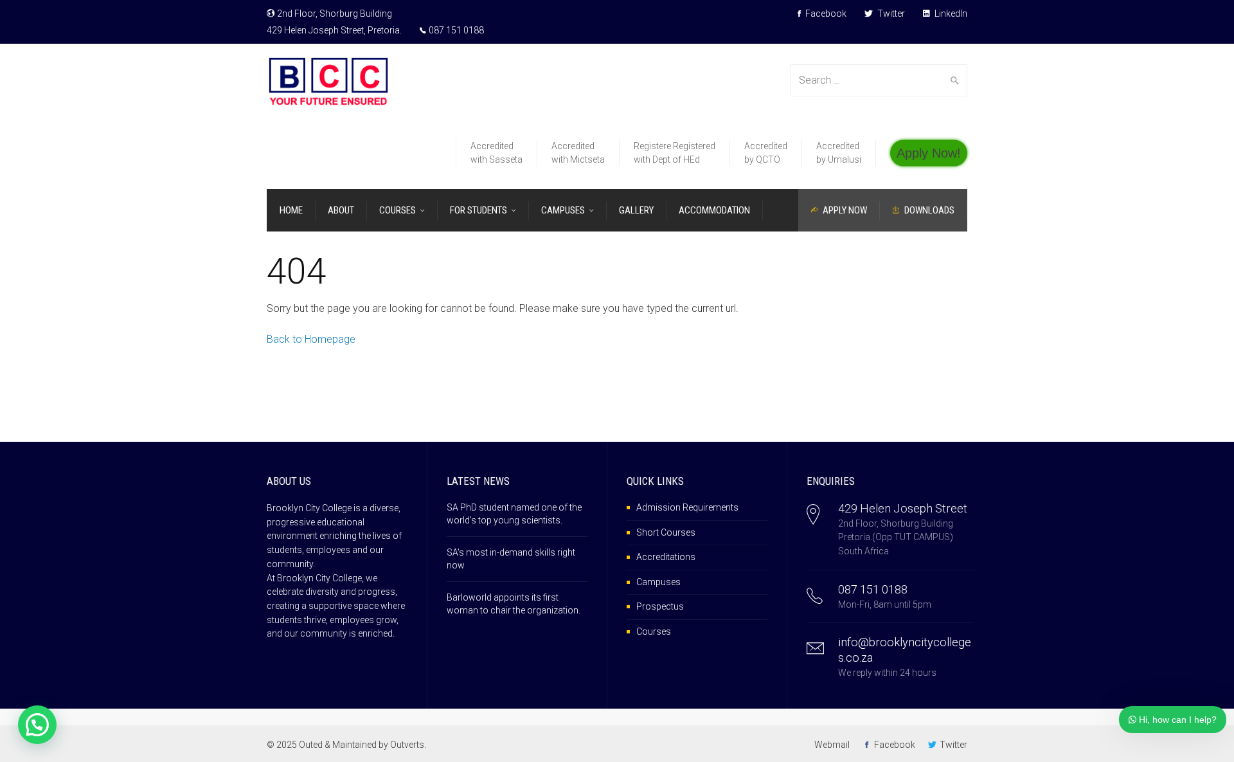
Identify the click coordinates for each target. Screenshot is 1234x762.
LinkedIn (950, 13)
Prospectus (660, 606)
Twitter (890, 13)
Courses (653, 631)
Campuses (658, 582)
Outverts (407, 744)
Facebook (824, 13)
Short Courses (665, 532)
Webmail (832, 744)
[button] (37, 724)
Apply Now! (929, 152)
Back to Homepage (311, 339)
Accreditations (665, 557)
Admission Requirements (687, 507)
